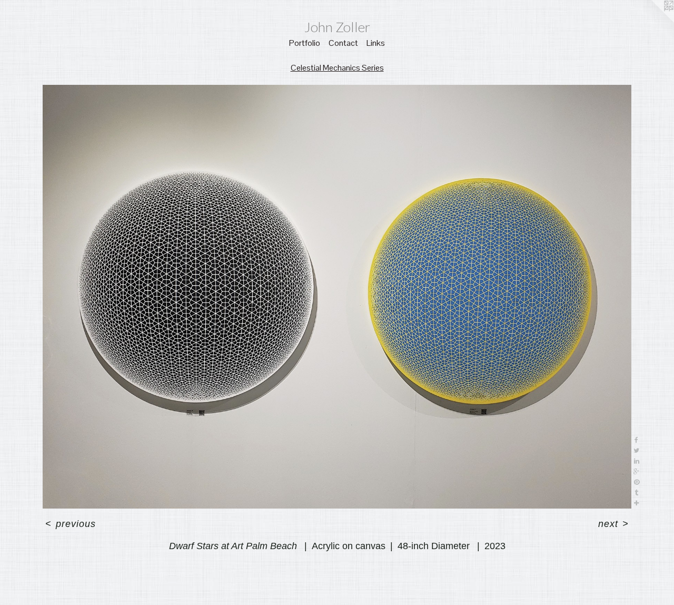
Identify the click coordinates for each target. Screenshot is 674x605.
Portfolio (304, 42)
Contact (343, 42)
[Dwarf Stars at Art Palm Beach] (337, 297)
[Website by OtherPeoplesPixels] (653, 21)
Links (375, 42)
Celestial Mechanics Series (337, 67)
